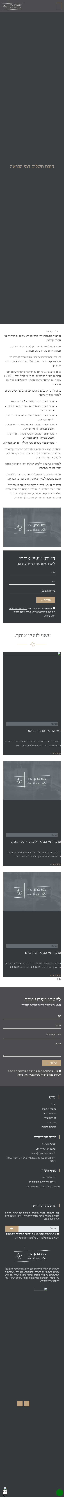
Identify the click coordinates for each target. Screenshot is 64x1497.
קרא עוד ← (55, 753)
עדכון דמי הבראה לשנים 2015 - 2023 (36, 842)
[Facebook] (26, 1403)
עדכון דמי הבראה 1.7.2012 (43, 953)
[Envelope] (20, 1403)
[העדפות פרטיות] (4, 1492)
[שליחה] (12, 1229)
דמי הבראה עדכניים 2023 (44, 731)
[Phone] (59, 1492)
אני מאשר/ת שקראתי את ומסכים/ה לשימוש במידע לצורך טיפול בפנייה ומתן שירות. (32, 612)
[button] (59, 6)
